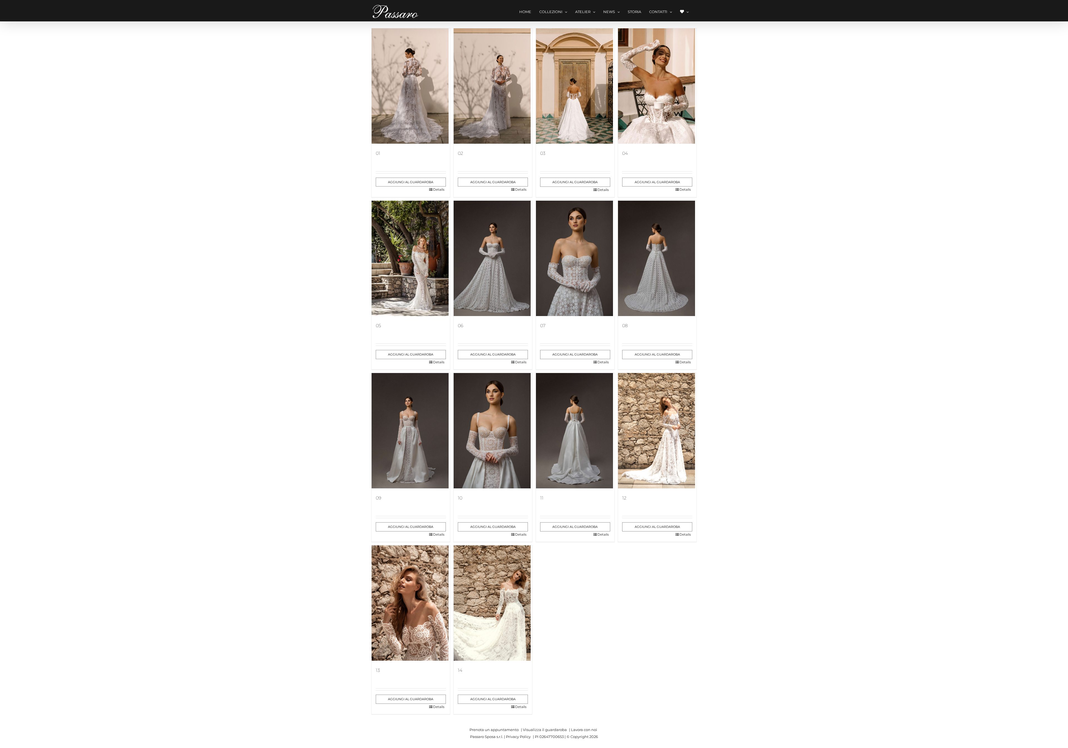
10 (460, 498)
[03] (575, 86)
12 (624, 498)
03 (542, 153)
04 (625, 153)
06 (460, 325)
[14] (493, 603)
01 (378, 153)
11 (541, 498)
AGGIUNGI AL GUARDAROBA (410, 182)
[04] (657, 86)
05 (378, 325)
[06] (493, 258)
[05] (411, 258)
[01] (411, 86)
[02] (493, 86)
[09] (411, 430)
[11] (575, 430)
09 (378, 498)
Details (438, 189)
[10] (493, 430)
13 (378, 670)
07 (542, 325)
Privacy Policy (518, 736)
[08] (657, 258)
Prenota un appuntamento (494, 729)
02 (460, 153)
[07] (575, 258)
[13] (411, 603)
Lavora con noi (584, 729)
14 (460, 670)
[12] (657, 430)
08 (625, 325)
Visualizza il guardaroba (545, 729)
